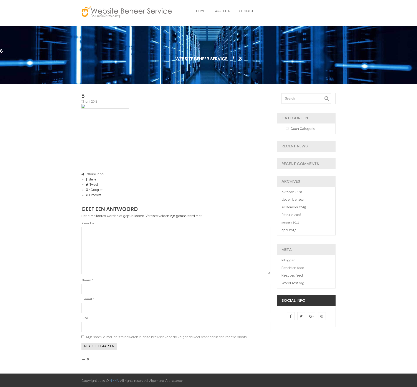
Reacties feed (292, 275)
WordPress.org (292, 283)
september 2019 (293, 207)
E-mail (87, 299)
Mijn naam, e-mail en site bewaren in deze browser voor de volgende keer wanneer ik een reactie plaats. (166, 337)
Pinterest (94, 195)
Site (84, 318)
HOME (200, 11)
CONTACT (246, 11)
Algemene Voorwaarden (166, 380)
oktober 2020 (291, 192)
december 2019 (293, 200)
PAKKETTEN (221, 11)
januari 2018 (290, 222)
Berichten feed (292, 268)
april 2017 (288, 230)
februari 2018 (291, 215)
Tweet (93, 184)
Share (92, 179)
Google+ (96, 190)
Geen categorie (303, 129)
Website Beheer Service (201, 59)
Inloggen (288, 260)
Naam (87, 280)
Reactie (87, 223)
